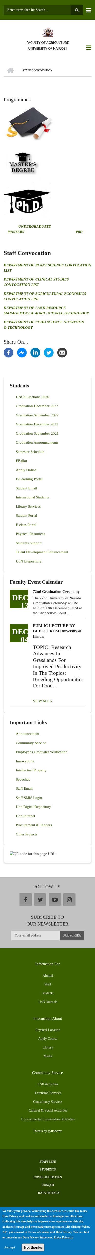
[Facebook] (8, 352)
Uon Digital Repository (33, 807)
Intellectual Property (31, 770)
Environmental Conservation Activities (48, 1119)
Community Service (31, 743)
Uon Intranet (25, 816)
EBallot (21, 461)
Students (48, 1169)
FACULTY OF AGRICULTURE (48, 43)
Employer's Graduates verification (41, 752)
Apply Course (47, 1038)
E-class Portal (26, 525)
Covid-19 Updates (48, 1177)
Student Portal (26, 515)
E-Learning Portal (29, 479)
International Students (32, 497)
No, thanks (33, 1247)
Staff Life (47, 1161)
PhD (79, 232)
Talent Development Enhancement (42, 552)
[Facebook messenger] (22, 352)
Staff (47, 984)
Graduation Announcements (37, 442)
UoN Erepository (29, 561)
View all (41, 701)
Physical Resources (30, 534)
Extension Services (48, 1093)
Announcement (27, 734)
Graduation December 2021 (37, 424)
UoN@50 (48, 1185)
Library (48, 1047)
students (47, 993)
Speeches (23, 779)
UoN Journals (47, 1002)
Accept (9, 1247)
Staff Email (24, 788)
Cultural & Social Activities (48, 1110)
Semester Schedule (30, 452)
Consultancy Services (47, 1102)
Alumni (48, 975)
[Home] (47, 31)
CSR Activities (48, 1084)
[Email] (62, 352)
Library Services (28, 506)
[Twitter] (49, 352)
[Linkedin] (35, 352)
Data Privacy (49, 1192)
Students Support (29, 543)
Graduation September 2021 (37, 433)
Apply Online (26, 470)
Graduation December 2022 (37, 406)
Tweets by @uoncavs (47, 1131)
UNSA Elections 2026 (32, 397)
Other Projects (26, 834)
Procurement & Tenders (34, 825)
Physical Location (48, 1030)
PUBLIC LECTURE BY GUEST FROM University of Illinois (57, 631)
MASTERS (15, 232)
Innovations (25, 761)
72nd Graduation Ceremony (56, 592)
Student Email (26, 488)
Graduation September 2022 (37, 415)
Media (48, 1056)
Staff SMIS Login (29, 798)
